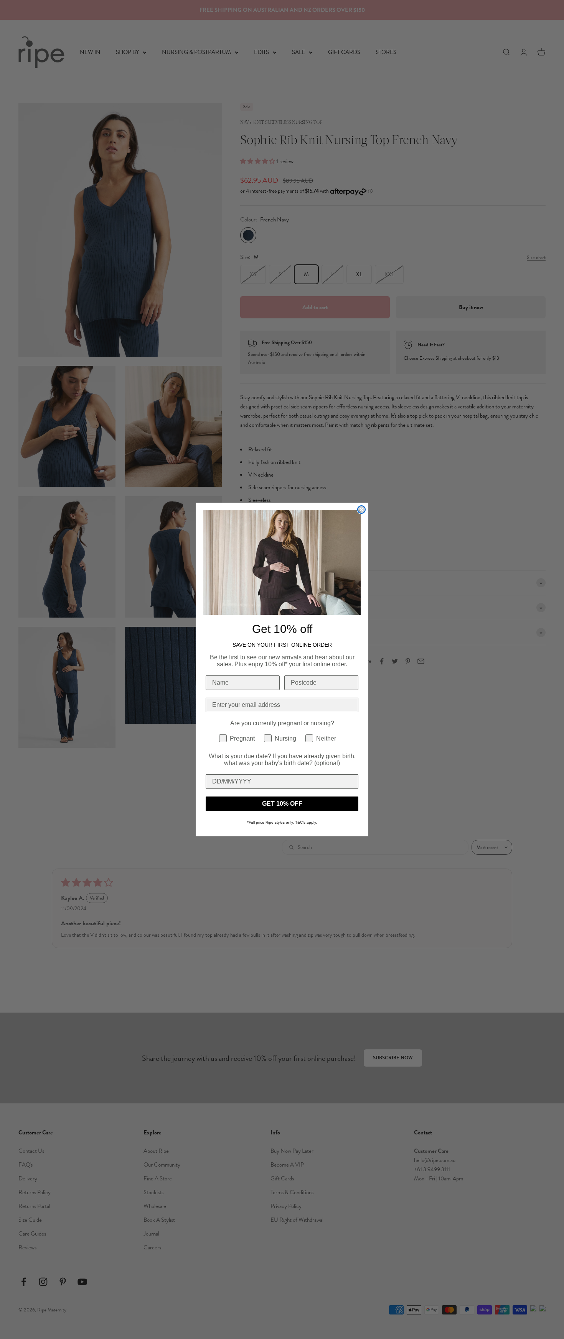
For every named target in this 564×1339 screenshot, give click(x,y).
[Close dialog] (361, 509)
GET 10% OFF (282, 803)
